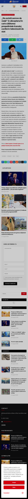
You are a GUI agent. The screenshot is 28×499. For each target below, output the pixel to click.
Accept (14, 482)
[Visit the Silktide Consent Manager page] (22, 493)
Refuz (14, 487)
